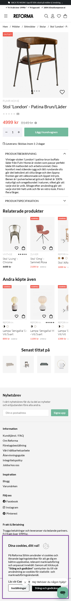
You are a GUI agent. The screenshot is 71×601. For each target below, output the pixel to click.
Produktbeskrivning (21, 153)
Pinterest (11, 513)
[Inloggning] (53, 16)
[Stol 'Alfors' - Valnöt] (27, 364)
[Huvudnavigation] (6, 16)
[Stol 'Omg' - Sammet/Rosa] (42, 234)
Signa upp (59, 412)
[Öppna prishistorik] (35, 122)
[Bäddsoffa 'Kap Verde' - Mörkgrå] (44, 364)
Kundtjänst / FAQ (13, 435)
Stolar (43, 26)
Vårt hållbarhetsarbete (16, 450)
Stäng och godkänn (46, 588)
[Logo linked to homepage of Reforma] (23, 16)
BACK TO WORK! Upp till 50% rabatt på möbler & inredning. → (37, 2)
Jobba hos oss (11, 465)
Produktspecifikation (22, 200)
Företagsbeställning (14, 445)
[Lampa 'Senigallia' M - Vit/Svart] (42, 302)
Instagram (12, 507)
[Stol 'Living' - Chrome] (15, 234)
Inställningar (18, 588)
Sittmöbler (30, 26)
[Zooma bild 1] (35, 65)
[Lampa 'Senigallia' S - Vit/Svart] (15, 302)
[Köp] (23, 248)
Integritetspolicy (12, 460)
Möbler (16, 26)
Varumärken (10, 486)
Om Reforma (10, 440)
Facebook (12, 501)
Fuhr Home (11, 101)
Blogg (6, 481)
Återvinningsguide (14, 455)
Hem (5, 26)
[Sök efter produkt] (46, 16)
